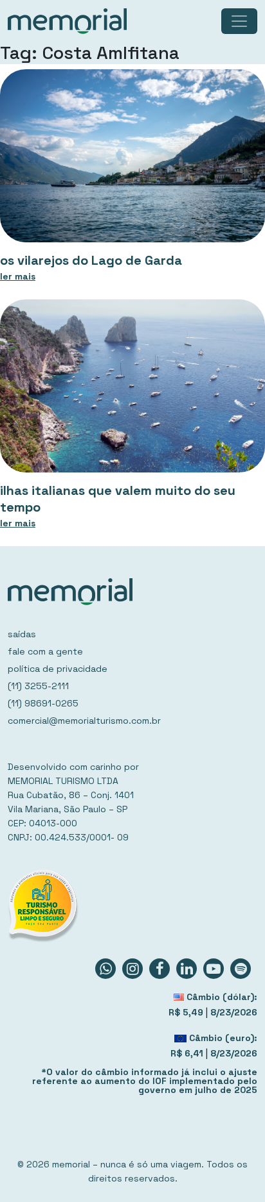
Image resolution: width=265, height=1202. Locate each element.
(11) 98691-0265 (43, 703)
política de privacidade (57, 668)
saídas (22, 634)
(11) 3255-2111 (38, 686)
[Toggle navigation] (239, 21)
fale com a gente (45, 651)
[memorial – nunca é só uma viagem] (67, 21)
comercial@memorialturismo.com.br (84, 720)
